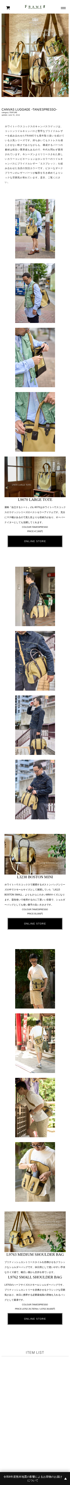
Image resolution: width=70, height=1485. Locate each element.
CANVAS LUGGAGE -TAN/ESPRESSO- (29, 109)
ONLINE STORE (35, 541)
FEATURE (13, 112)
